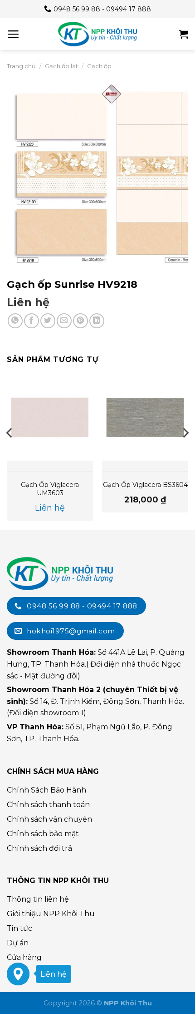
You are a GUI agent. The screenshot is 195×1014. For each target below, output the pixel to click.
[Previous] (10, 451)
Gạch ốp (99, 66)
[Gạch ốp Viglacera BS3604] (145, 417)
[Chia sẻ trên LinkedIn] (96, 320)
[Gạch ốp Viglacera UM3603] (50, 417)
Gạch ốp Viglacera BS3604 (145, 485)
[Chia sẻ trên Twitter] (47, 320)
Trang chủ (21, 66)
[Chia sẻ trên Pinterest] (80, 320)
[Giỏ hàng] (183, 34)
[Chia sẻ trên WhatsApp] (15, 320)
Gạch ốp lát (61, 66)
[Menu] (13, 34)
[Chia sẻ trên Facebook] (31, 320)
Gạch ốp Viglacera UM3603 (50, 489)
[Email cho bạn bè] (64, 320)
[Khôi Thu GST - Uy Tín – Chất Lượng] (97, 34)
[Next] (185, 451)
